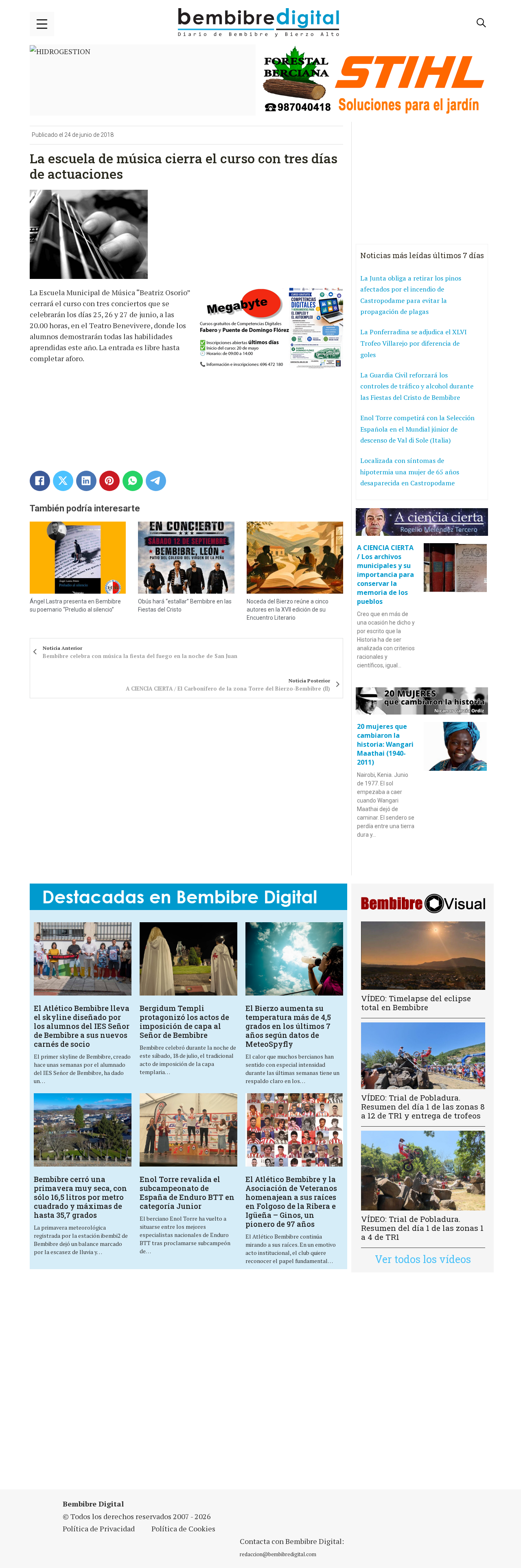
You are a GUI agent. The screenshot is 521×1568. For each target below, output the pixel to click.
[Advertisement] (188, 1386)
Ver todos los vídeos (423, 1259)
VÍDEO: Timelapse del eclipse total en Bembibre (416, 1002)
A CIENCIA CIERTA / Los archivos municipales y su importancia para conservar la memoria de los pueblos (385, 574)
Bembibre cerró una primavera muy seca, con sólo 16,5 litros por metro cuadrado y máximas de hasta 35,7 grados (80, 1197)
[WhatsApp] (133, 481)
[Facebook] (40, 481)
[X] (63, 481)
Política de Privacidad (99, 1528)
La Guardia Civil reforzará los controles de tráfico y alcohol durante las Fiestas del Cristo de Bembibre (416, 386)
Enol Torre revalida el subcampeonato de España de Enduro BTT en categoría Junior (187, 1192)
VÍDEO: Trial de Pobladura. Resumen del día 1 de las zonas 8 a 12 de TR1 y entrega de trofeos (423, 1106)
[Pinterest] (109, 481)
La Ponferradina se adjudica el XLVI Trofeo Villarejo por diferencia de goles (413, 343)
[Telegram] (156, 481)
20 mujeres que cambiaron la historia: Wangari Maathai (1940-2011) (385, 744)
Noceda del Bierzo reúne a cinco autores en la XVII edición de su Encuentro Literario (287, 609)
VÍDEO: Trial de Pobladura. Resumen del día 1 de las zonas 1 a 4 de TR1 (422, 1228)
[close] (42, 24)
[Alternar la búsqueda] (481, 23)
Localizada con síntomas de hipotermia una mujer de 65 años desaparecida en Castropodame (409, 471)
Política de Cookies (183, 1528)
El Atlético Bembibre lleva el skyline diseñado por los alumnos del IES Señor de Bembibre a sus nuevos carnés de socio (81, 1026)
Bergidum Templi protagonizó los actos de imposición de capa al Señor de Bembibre (184, 1021)
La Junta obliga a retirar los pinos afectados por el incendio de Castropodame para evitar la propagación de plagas (410, 295)
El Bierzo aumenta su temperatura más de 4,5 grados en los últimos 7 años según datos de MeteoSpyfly (288, 1026)
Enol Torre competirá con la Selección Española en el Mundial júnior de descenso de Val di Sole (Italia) (417, 429)
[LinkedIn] (86, 481)
